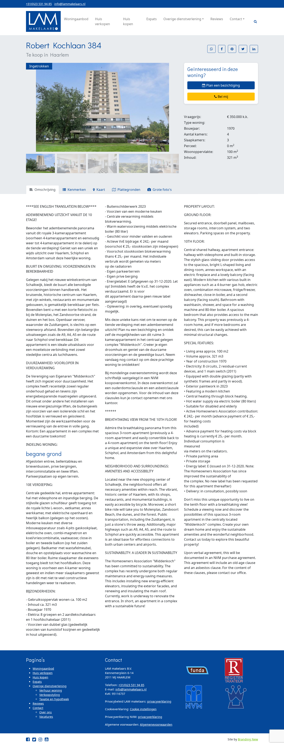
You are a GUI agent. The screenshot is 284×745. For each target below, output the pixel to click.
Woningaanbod (43, 668)
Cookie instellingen (143, 709)
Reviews (38, 703)
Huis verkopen (43, 673)
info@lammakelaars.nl (69, 4)
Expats (37, 682)
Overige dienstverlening (50, 686)
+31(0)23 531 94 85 (39, 4)
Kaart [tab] (100, 189)
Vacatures (46, 717)
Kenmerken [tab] (76, 189)
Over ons (45, 712)
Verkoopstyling (49, 695)
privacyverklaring (159, 701)
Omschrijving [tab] (45, 189)
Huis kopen (40, 677)
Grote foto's (162, 189)
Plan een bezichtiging (222, 85)
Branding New (248, 739)
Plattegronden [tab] (128, 189)
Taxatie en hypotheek (54, 699)
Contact (38, 708)
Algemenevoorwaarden (156, 724)
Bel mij (222, 96)
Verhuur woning (50, 690)
